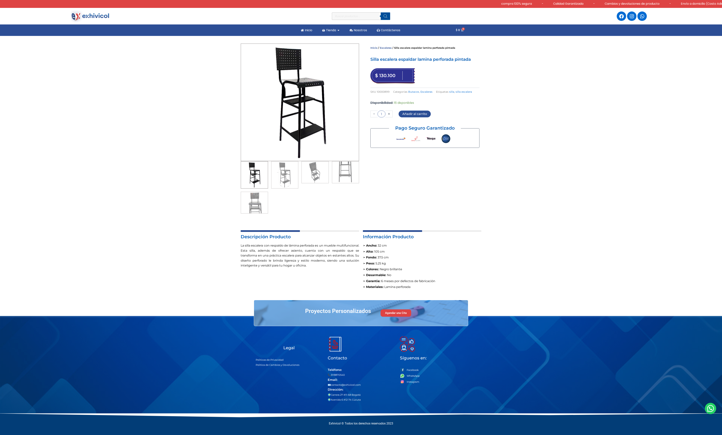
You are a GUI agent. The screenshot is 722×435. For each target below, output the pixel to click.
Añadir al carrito (414, 114)
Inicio (373, 47)
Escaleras (386, 47)
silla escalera (464, 91)
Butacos (413, 91)
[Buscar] (385, 16)
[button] (710, 408)
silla (451, 91)
